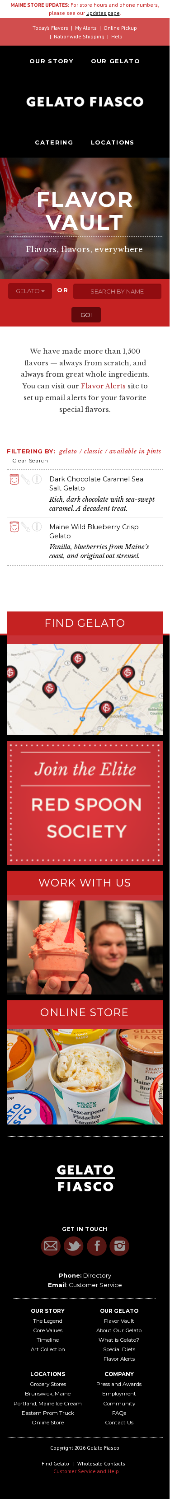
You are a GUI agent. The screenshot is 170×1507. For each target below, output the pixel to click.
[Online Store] (85, 1076)
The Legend (47, 1321)
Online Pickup (120, 27)
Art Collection (48, 1349)
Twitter (73, 1246)
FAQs (119, 1413)
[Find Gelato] (85, 689)
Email (50, 1246)
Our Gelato (115, 61)
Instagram (119, 1246)
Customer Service (95, 1284)
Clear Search (30, 460)
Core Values (47, 1330)
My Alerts (86, 27)
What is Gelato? (119, 1340)
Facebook (96, 1246)
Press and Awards (119, 1384)
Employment (119, 1393)
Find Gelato (55, 1463)
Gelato (28, 290)
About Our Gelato (119, 1330)
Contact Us (119, 1422)
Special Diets (119, 1349)
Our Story (51, 61)
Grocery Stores (48, 1384)
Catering (54, 142)
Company (119, 1374)
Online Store (48, 1422)
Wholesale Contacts (101, 1463)
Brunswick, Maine (48, 1393)
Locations (113, 142)
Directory (97, 1275)
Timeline (48, 1340)
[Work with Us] (85, 947)
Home (85, 101)
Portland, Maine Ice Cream (48, 1403)
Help (117, 36)
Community (119, 1403)
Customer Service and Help (86, 1471)
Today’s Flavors (50, 27)
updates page (103, 12)
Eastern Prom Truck (48, 1413)
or (62, 290)
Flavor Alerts (103, 386)
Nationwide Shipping (79, 36)
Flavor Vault (119, 1321)
